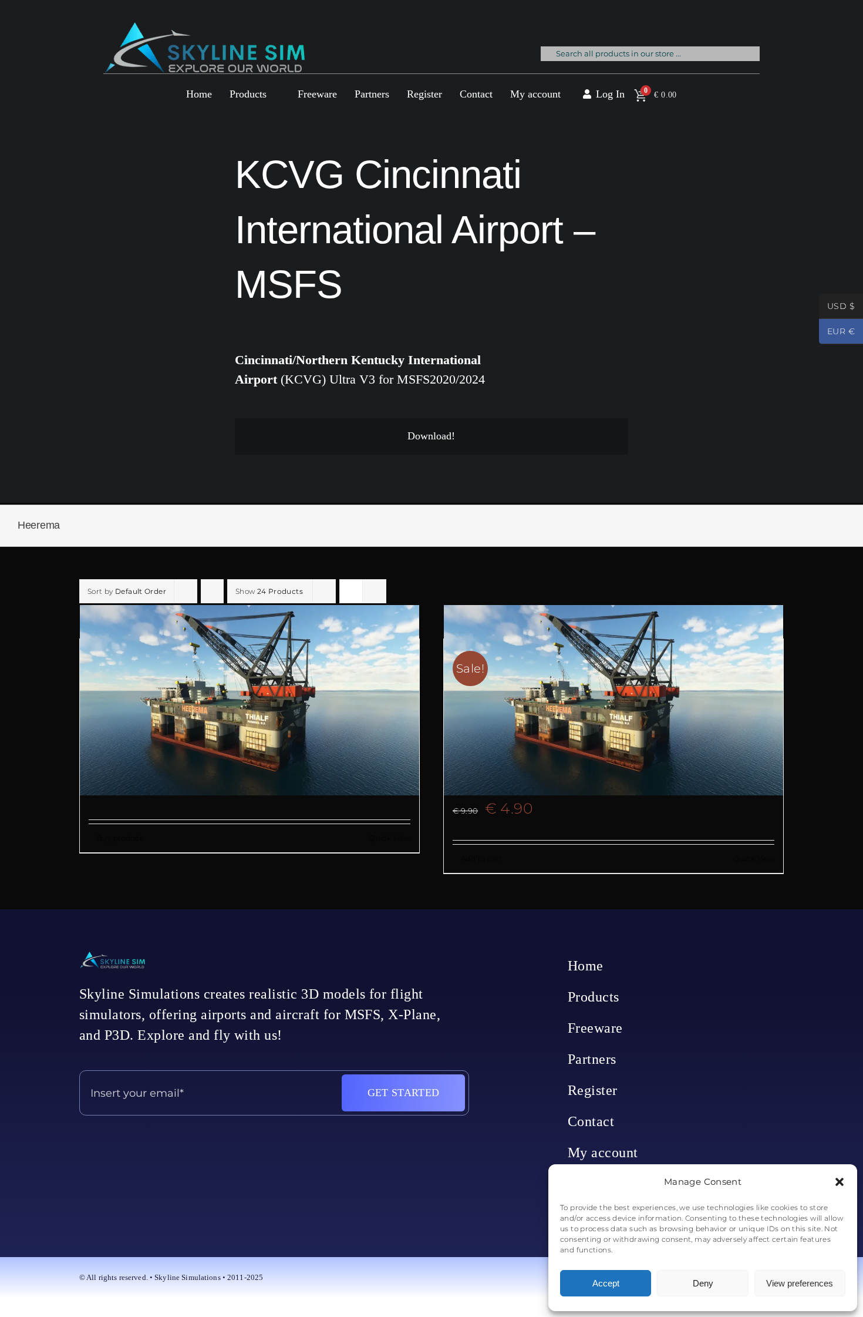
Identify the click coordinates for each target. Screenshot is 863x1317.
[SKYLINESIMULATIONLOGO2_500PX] (204, 29)
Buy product (120, 838)
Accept (605, 1283)
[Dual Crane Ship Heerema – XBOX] (249, 700)
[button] (839, 1182)
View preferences (799, 1283)
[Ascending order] (212, 591)
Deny (703, 1283)
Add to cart (481, 858)
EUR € (837, 332)
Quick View (389, 838)
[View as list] (374, 591)
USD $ (837, 307)
